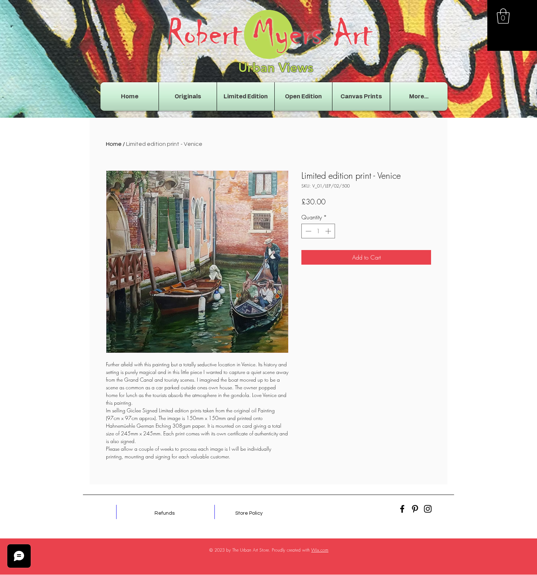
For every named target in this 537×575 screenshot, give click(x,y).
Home (114, 144)
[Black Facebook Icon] (402, 509)
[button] (503, 16)
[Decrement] (307, 231)
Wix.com (319, 550)
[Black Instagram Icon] (428, 509)
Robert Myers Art (269, 33)
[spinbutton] (318, 231)
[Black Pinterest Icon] (415, 509)
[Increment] (329, 231)
